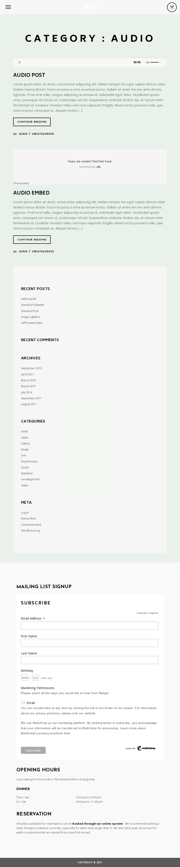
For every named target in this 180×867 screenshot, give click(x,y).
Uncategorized (43, 133)
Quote (25, 467)
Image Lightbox (30, 317)
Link (23, 455)
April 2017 (27, 374)
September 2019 (31, 368)
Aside (24, 431)
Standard (26, 473)
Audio (23, 133)
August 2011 (28, 404)
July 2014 (26, 392)
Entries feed (28, 518)
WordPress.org (30, 530)
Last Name (29, 653)
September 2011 (31, 398)
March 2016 (28, 380)
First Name (29, 636)
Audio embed (31, 193)
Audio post (29, 76)
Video (24, 485)
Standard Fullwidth (32, 305)
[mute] (148, 62)
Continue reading (32, 122)
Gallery (25, 443)
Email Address (33, 618)
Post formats (29, 461)
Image (25, 449)
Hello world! (28, 299)
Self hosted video (32, 323)
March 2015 (28, 386)
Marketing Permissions (37, 688)
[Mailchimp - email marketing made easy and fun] (141, 750)
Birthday (27, 670)
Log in (25, 512)
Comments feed (31, 525)
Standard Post (30, 311)
